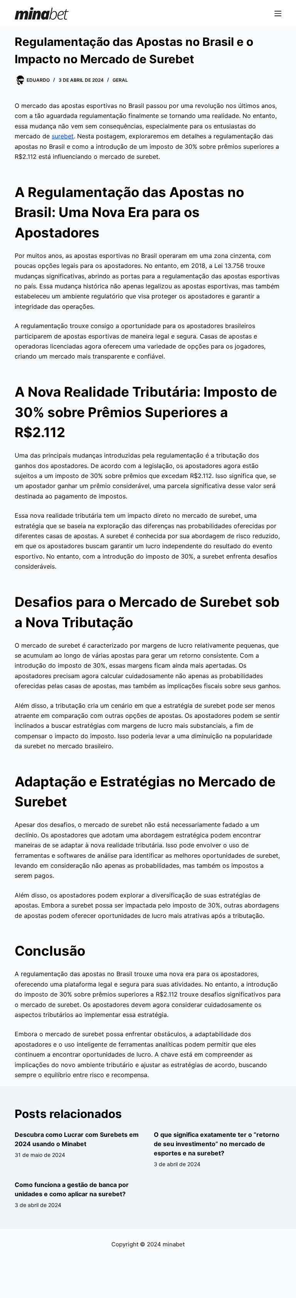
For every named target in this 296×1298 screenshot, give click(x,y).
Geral (120, 80)
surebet (63, 136)
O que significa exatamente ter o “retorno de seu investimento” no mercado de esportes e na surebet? (216, 1144)
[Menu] (277, 13)
